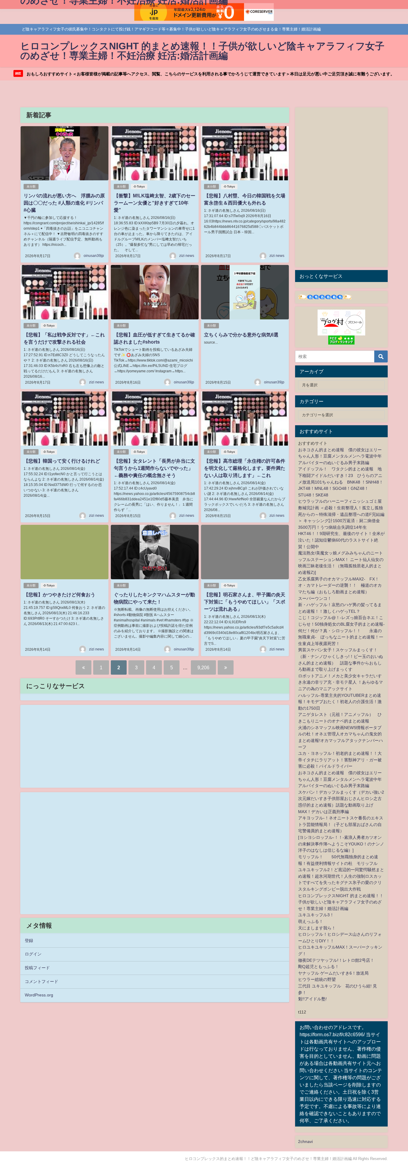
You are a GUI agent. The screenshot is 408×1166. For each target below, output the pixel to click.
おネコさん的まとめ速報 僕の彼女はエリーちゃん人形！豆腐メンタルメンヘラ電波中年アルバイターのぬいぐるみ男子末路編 (340, 456)
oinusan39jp (94, 255)
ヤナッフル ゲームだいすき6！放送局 (333, 973)
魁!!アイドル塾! (312, 999)
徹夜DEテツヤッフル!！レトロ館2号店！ (336, 960)
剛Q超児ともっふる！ (318, 966)
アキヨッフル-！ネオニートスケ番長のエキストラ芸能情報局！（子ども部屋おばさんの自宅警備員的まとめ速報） (340, 824)
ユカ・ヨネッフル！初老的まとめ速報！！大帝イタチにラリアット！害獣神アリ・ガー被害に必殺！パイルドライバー (340, 759)
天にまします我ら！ (317, 928)
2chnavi (305, 1141)
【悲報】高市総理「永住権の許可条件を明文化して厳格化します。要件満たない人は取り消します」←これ (244, 468)
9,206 (203, 667)
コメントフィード (41, 981)
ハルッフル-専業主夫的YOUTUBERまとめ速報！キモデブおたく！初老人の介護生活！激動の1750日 (340, 701)
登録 (29, 940)
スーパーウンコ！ (315, 598)
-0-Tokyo (139, 186)
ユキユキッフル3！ (316, 915)
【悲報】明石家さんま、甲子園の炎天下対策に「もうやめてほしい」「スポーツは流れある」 (244, 601)
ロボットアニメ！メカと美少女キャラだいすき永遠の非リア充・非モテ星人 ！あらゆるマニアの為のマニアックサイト (340, 682)
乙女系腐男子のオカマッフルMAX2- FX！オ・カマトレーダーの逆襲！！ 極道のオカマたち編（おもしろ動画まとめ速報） (340, 585)
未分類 (31, 186)
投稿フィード (37, 968)
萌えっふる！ (310, 921)
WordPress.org (39, 995)
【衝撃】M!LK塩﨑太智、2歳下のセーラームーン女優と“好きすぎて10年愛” (154, 202)
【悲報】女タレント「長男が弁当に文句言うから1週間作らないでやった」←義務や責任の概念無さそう (154, 468)
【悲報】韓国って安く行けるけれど (62, 460)
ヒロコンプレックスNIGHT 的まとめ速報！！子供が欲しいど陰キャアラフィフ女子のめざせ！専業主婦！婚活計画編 (341, 902)
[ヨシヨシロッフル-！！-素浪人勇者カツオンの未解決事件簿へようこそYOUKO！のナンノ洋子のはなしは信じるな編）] (341, 843)
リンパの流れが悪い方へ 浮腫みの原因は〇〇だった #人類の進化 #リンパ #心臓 (64, 202)
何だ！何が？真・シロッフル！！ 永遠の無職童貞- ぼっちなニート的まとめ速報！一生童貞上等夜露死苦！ (340, 637)
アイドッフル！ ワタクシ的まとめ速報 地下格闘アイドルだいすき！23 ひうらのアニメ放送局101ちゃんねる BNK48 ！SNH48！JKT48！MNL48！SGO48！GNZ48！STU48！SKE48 (340, 482)
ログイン (33, 954)
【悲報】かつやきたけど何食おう (59, 594)
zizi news (186, 255)
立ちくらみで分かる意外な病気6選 (241, 334)
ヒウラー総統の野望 (317, 979)
